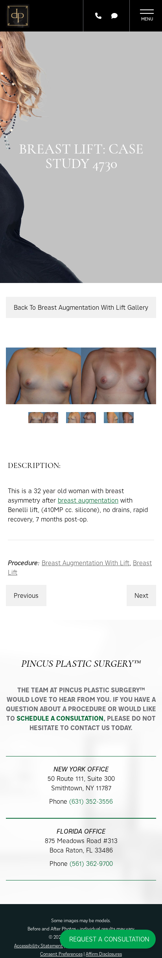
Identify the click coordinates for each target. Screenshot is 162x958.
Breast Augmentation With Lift (85, 563)
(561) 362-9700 (91, 863)
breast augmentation (88, 500)
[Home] (17, 16)
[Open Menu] (147, 15)
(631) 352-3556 (91, 801)
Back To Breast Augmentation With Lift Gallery (81, 307)
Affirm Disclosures (104, 954)
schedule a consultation (60, 718)
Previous (26, 595)
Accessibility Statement (38, 946)
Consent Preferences (61, 954)
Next (141, 595)
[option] (81, 376)
